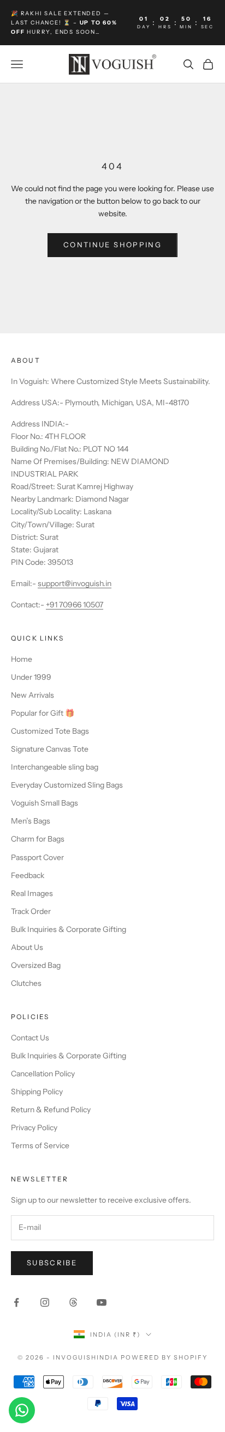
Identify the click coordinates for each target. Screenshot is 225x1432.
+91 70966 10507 (74, 605)
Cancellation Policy (43, 1073)
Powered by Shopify (164, 1357)
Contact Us (30, 1038)
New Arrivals (32, 695)
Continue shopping (112, 244)
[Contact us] (22, 1410)
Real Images (32, 893)
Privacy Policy (34, 1127)
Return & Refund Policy (51, 1109)
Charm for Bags (37, 839)
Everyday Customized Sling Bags (67, 785)
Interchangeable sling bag (54, 767)
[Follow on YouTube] (101, 1302)
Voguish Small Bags (44, 803)
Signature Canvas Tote (49, 749)
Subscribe (52, 1262)
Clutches (26, 983)
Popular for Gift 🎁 (42, 713)
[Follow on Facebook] (16, 1302)
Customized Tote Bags (50, 731)
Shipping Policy (37, 1091)
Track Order (31, 911)
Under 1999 (31, 677)
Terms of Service (40, 1145)
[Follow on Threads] (73, 1302)
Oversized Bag (36, 965)
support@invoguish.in (74, 583)
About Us (27, 947)
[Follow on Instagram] (44, 1302)
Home (21, 659)
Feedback (27, 875)
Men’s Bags (30, 821)
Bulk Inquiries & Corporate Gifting (68, 929)
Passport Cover (37, 857)
